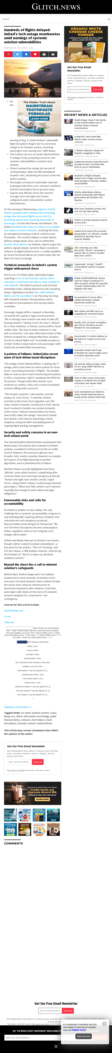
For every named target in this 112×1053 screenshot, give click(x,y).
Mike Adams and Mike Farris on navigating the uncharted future (89, 312)
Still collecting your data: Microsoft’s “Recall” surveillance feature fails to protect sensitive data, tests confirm (89, 252)
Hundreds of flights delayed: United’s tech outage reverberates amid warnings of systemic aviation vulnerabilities (90, 179)
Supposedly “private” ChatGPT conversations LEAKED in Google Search (89, 267)
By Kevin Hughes (90, 131)
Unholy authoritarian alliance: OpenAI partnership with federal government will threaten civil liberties (89, 196)
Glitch (19, 716)
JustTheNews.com (13, 610)
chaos (53, 713)
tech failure (38, 720)
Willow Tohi (27, 48)
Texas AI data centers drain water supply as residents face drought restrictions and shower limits (89, 380)
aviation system (40, 713)
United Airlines (44, 723)
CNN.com (9, 622)
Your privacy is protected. (16, 770)
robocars (26, 720)
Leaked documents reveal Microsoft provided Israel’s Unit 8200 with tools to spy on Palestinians (91, 164)
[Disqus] (32, 884)
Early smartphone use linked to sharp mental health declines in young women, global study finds (89, 394)
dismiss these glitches (16, 244)
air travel (26, 713)
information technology (36, 716)
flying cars (9, 716)
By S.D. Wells (89, 292)
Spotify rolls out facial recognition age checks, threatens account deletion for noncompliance (90, 325)
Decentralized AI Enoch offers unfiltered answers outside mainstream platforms (88, 300)
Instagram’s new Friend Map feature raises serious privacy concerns (88, 139)
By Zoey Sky (89, 226)
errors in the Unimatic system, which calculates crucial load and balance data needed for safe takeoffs (32, 282)
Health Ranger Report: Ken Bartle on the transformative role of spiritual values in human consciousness (90, 124)
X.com (7, 616)
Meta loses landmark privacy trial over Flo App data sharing (90, 210)
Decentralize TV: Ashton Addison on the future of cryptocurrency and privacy (90, 339)
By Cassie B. (89, 170)
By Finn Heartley (91, 242)
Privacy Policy (79, 1030)
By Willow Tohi (90, 187)
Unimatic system (26, 723)
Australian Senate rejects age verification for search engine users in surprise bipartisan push (90, 353)
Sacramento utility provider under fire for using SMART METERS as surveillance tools (90, 367)
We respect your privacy (41, 1024)
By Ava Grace (89, 145)
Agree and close (83, 1036)
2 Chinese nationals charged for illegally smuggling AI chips (89, 151)
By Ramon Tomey (91, 156)
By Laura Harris (90, 214)
